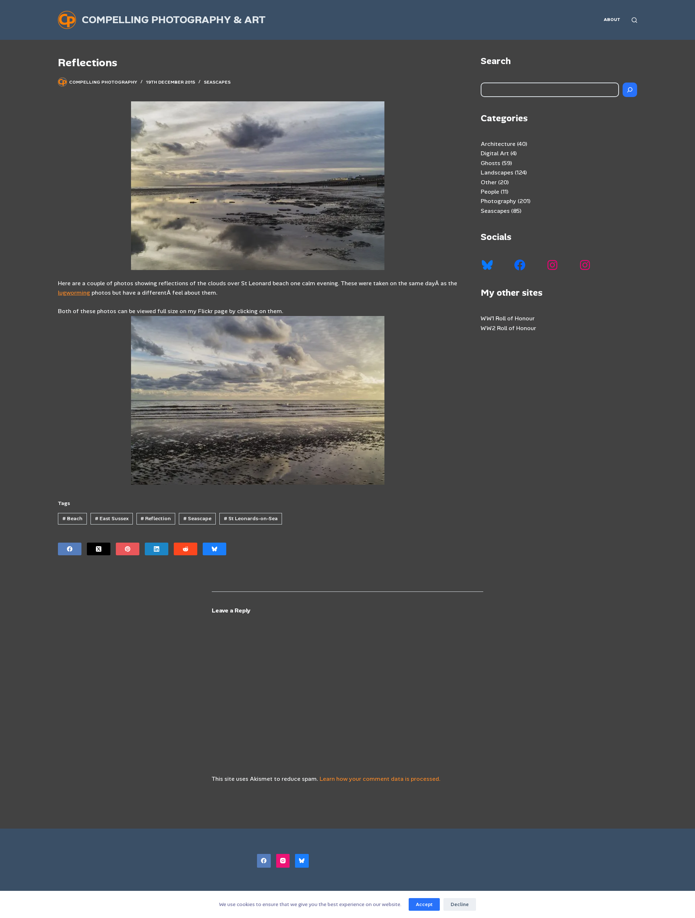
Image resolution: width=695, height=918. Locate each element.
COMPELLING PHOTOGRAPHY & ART (174, 19)
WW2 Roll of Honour (508, 328)
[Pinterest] (127, 549)
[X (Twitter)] (98, 549)
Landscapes (497, 172)
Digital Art (495, 153)
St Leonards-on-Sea (251, 518)
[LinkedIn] (156, 549)
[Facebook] (69, 549)
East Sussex (112, 518)
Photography (498, 201)
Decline (460, 904)
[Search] (634, 20)
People (490, 191)
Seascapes (217, 82)
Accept (424, 904)
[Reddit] (185, 549)
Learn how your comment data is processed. (380, 779)
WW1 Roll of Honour (508, 318)
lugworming (74, 292)
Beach (72, 518)
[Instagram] (283, 861)
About (612, 19)
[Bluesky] (214, 549)
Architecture (498, 144)
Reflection (155, 518)
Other (489, 182)
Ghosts (490, 163)
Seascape (197, 518)
